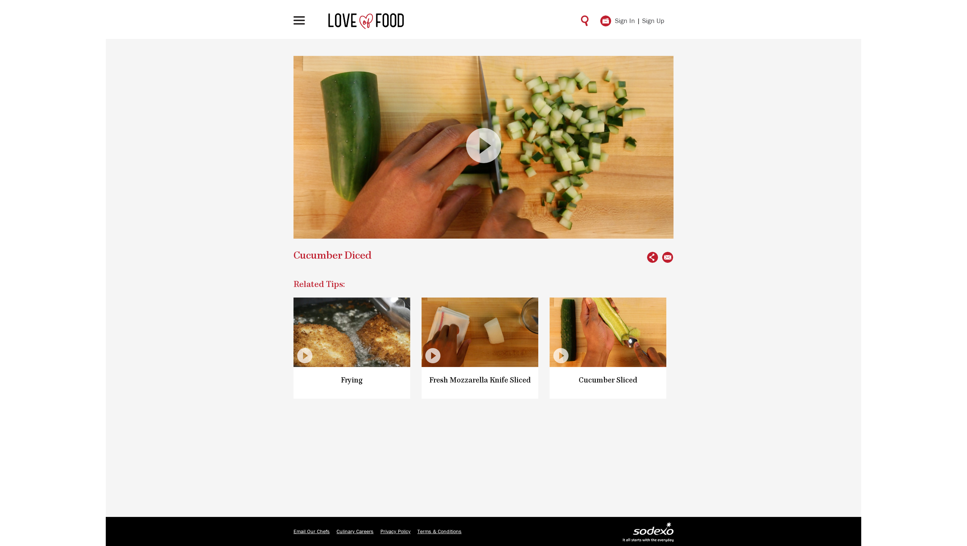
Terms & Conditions (439, 531)
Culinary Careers (355, 531)
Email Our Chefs (311, 531)
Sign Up (653, 21)
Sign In (625, 21)
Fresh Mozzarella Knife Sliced (480, 380)
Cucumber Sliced (608, 380)
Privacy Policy (395, 531)
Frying (352, 380)
